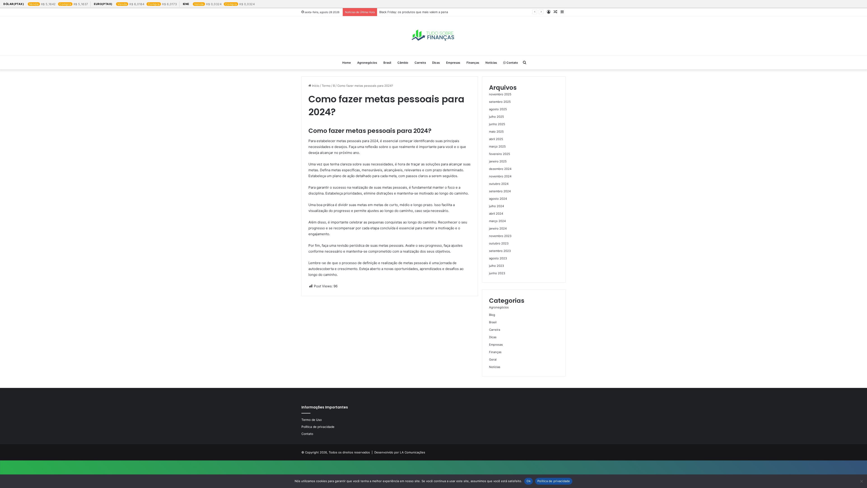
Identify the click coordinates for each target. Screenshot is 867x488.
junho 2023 (497, 273)
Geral (492, 359)
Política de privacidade (317, 427)
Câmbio (402, 62)
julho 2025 (496, 116)
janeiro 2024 (498, 228)
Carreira (420, 62)
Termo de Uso (311, 420)
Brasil (387, 62)
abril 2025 (496, 139)
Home (346, 62)
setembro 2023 (500, 251)
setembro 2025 (500, 101)
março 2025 (497, 146)
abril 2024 (496, 213)
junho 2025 (497, 124)
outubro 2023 (498, 243)
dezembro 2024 (500, 169)
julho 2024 (496, 206)
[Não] (861, 481)
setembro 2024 (500, 191)
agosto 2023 (498, 258)
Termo (326, 85)
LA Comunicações (412, 452)
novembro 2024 (500, 176)
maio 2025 (496, 131)
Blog (492, 315)
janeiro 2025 (498, 161)
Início (315, 85)
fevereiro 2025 (499, 154)
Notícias (491, 62)
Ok (529, 481)
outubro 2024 (498, 183)
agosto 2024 (498, 198)
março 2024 (497, 221)
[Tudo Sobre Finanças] (433, 36)
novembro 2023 (500, 236)
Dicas (436, 62)
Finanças (472, 62)
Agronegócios (367, 62)
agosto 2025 (498, 109)
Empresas (453, 62)
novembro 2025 (500, 94)
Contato (512, 62)
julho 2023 (496, 265)
